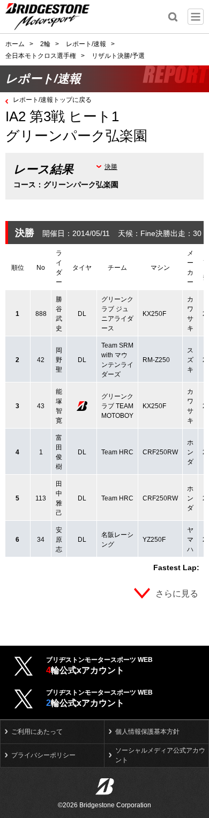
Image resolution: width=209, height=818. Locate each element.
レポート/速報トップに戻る (52, 100)
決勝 (110, 167)
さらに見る (176, 593)
